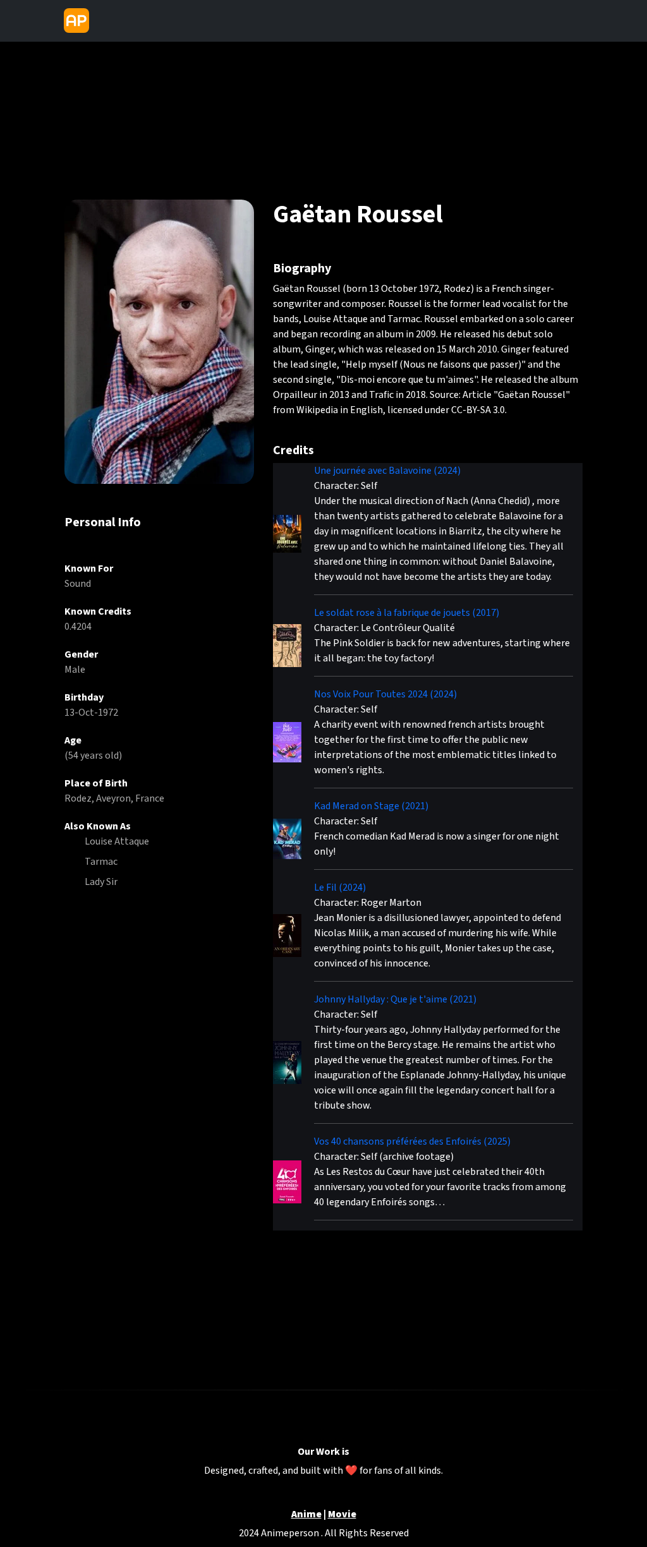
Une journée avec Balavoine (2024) (387, 471)
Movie (342, 1514)
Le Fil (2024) (340, 887)
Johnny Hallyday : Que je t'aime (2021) (395, 999)
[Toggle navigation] (105, 21)
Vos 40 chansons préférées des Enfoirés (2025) (412, 1141)
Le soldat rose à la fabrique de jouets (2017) (406, 613)
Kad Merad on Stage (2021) (371, 806)
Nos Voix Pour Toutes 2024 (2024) (385, 694)
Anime (306, 1514)
